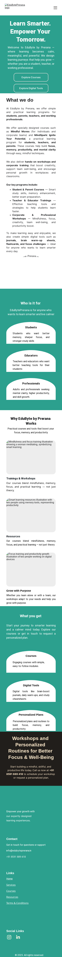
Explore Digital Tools (31, 88)
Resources (12, 897)
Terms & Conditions (17, 903)
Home (9, 878)
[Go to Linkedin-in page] (18, 937)
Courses (11, 891)
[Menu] (55, 7)
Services (11, 885)
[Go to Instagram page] (10, 937)
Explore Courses (31, 77)
